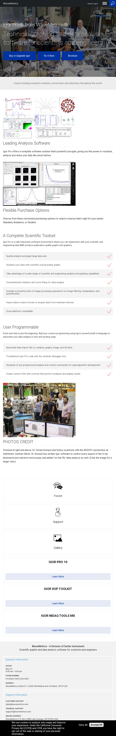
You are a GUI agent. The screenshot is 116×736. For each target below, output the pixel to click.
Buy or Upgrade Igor (19, 55)
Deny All (83, 724)
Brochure (72, 55)
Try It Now (49, 55)
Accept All (96, 724)
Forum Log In (93, 4)
